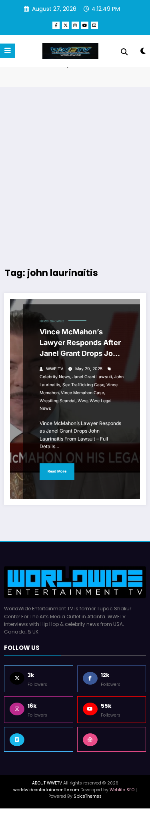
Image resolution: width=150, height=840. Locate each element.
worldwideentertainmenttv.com (46, 790)
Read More (57, 471)
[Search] (124, 52)
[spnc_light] (143, 53)
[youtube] (84, 25)
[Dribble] (111, 739)
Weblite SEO (122, 790)
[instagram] (75, 25)
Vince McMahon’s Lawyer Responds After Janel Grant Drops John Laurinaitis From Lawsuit (81, 344)
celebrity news (55, 376)
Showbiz (57, 321)
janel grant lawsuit (92, 376)
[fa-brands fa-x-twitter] (65, 25)
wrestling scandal (58, 400)
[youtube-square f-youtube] (94, 25)
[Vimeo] (38, 739)
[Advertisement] (75, 170)
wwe (83, 400)
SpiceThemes (88, 796)
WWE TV (54, 368)
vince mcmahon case (82, 392)
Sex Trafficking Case (83, 384)
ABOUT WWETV (47, 783)
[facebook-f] (56, 25)
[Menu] (7, 51)
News (44, 321)
